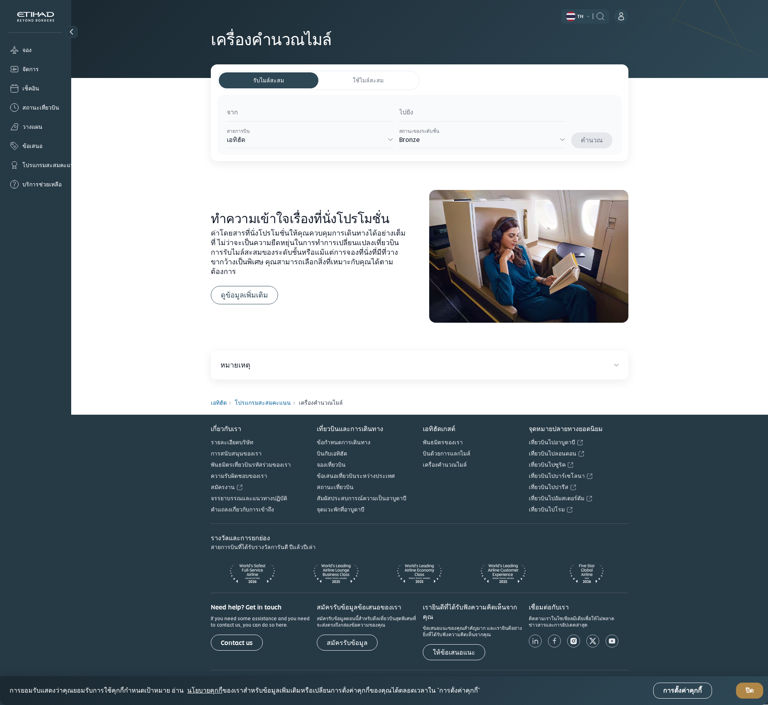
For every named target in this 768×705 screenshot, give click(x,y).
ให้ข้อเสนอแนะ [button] (454, 652)
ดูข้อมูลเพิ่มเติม (244, 295)
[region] (384, 690)
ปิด (750, 691)
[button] (72, 32)
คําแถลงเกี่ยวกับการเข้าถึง (242, 509)
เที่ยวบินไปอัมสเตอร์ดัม (556, 498)
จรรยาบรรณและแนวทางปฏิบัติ (249, 498)
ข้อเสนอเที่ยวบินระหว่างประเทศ (356, 475)
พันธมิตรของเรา (443, 442)
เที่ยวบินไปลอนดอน (552, 453)
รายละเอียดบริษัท (232, 442)
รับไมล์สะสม (268, 80)
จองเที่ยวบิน (331, 464)
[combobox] (310, 113)
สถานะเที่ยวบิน (335, 487)
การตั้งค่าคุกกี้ (682, 691)
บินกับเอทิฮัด (332, 453)
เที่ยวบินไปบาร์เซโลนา (557, 475)
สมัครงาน (223, 487)
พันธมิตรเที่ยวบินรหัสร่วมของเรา (251, 464)
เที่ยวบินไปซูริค (547, 464)
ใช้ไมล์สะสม (368, 80)
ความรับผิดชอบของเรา (239, 475)
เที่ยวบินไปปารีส (548, 487)
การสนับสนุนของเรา (236, 453)
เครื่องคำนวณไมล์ (445, 464)
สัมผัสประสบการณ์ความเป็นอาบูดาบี (361, 498)
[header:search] (600, 16)
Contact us (237, 643)
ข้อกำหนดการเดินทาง (343, 442)
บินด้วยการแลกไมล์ (446, 453)
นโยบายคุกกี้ (204, 691)
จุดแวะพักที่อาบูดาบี (340, 509)
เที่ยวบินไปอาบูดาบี (552, 442)
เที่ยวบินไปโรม (547, 509)
